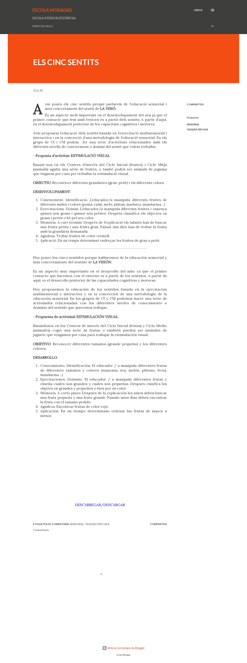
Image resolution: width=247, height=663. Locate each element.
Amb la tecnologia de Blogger (126, 648)
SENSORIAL (193, 124)
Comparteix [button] (195, 104)
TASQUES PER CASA (197, 129)
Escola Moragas (52, 10)
